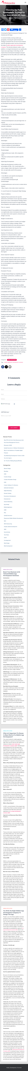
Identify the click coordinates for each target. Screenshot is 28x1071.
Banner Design (7, 468)
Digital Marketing (8, 490)
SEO (5, 521)
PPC (5, 512)
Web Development (8, 545)
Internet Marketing (8, 501)
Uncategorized (7, 540)
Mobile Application (12, 359)
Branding (6, 471)
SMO (5, 529)
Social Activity (7, 532)
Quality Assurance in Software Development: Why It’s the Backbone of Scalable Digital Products (14, 450)
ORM (5, 510)
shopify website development (10, 526)
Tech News (6, 534)
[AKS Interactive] (8, 2)
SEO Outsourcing (8, 523)
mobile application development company (13, 362)
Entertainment (7, 498)
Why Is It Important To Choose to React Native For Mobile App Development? (13, 735)
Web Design (6, 543)
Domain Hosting (7, 493)
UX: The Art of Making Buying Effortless (13, 460)
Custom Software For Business (11, 485)
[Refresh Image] (14, 403)
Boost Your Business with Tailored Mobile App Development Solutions (11, 573)
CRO (5, 482)
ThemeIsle (19, 1067)
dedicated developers (9, 487)
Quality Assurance (8, 515)
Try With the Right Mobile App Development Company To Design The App (13, 912)
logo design (6, 504)
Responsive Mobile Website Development (13, 518)
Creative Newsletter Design (10, 479)
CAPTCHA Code (5, 412)
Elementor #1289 (8, 445)
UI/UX (5, 537)
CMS (5, 474)
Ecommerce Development (10, 496)
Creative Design (7, 476)
